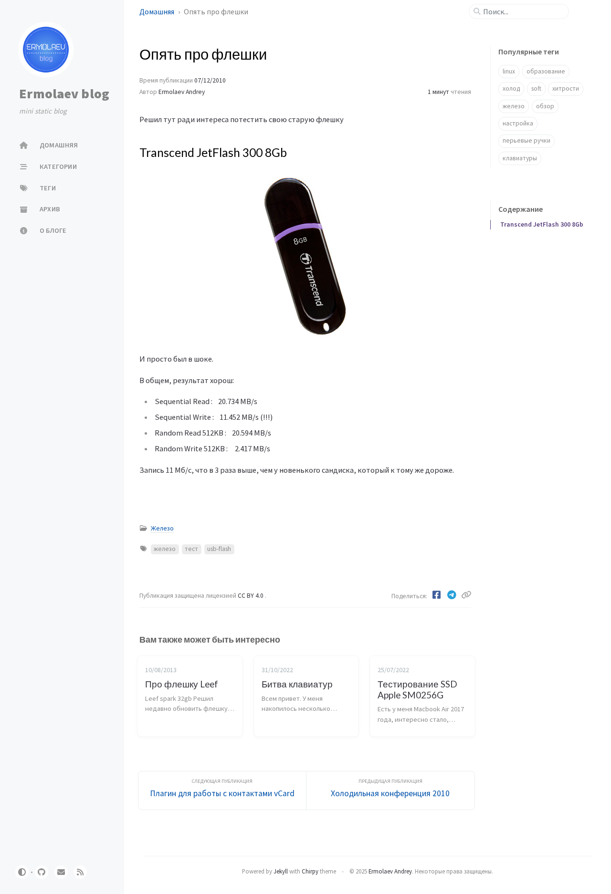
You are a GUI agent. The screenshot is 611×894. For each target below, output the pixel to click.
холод (511, 88)
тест (191, 549)
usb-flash (219, 549)
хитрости (565, 88)
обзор (545, 106)
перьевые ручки (526, 140)
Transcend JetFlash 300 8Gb (541, 224)
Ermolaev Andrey (181, 92)
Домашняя (157, 11)
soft (536, 88)
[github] (41, 872)
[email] (61, 872)
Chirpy (310, 871)
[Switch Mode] (22, 872)
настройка (518, 123)
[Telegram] (452, 595)
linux (509, 71)
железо (165, 549)
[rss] (80, 872)
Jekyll (281, 871)
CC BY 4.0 (251, 596)
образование (546, 71)
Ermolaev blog (64, 93)
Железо (162, 528)
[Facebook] (437, 595)
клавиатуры (520, 158)
